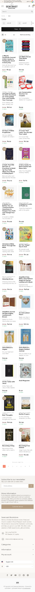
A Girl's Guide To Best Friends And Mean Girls (25, 166)
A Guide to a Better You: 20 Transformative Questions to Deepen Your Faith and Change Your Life (8, 209)
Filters (16, 29)
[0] (33, 6)
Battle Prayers (24, 414)
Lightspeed (8, 588)
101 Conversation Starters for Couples (25, 93)
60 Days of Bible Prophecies (8, 131)
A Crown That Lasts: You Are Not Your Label (25, 132)
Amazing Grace (7, 279)
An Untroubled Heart (24, 313)
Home (3, 16)
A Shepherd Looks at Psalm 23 (25, 205)
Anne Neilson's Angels (7, 348)
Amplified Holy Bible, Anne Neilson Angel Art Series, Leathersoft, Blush (26, 279)
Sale (9, 16)
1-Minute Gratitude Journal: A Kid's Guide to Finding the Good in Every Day (9, 59)
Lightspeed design (16, 588)
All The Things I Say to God (24, 245)
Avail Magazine (24, 380)
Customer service (17, 506)
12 (25, 466)
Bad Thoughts (7, 415)
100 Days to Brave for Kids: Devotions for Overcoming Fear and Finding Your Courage (9, 96)
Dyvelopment (26, 588)
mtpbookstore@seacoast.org (14, 539)
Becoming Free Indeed (24, 446)
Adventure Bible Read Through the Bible (8, 245)
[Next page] (29, 466)
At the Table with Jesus (8, 382)
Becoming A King (8, 446)
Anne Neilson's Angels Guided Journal (24, 349)
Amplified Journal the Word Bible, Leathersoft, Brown (8, 314)
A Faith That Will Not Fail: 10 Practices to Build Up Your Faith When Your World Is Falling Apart (8, 169)
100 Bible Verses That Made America (25, 58)
